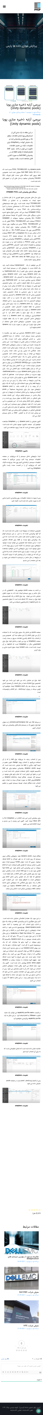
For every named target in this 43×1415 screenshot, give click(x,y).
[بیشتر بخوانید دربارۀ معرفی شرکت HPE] (21, 1311)
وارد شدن (4, 1359)
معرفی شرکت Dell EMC (29, 1292)
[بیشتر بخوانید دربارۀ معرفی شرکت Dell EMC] (21, 1278)
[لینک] (22, 1372)
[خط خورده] (10, 1372)
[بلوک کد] (20, 1372)
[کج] (5, 1372)
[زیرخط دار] (8, 1372)
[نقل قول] (17, 1372)
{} (24, 1372)
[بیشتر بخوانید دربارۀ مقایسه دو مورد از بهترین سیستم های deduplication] (21, 1242)
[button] (4, 6)
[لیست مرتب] (13, 1372)
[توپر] (3, 1372)
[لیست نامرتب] (15, 1372)
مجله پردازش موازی (18, 112)
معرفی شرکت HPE (31, 1325)
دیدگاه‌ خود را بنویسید (33, 112)
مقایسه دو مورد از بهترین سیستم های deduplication (23, 1257)
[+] (27, 1372)
